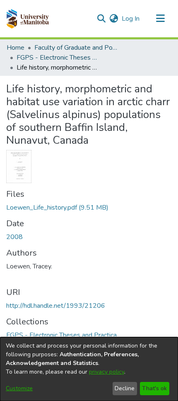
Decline (125, 388)
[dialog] (89, 369)
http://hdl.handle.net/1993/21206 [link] (55, 305)
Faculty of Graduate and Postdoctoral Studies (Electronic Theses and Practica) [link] (75, 47)
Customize (19, 388)
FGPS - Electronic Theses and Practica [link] (58, 57)
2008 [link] (14, 237)
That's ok (154, 388)
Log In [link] (131, 18)
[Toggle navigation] (160, 19)
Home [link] (15, 47)
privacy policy (106, 372)
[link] (57, 207)
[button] (27, 18)
